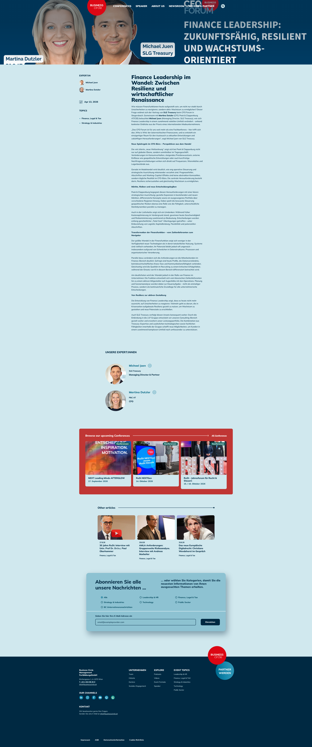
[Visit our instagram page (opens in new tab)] (87, 697)
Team (131, 674)
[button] (223, 6)
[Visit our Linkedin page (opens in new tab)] (81, 697)
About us (158, 6)
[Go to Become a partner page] (225, 670)
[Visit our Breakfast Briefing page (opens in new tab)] (106, 697)
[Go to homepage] (217, 655)
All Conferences (219, 435)
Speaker (141, 6)
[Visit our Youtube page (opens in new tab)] (100, 697)
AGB (97, 740)
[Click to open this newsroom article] (116, 527)
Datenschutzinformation (114, 740)
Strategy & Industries (182, 682)
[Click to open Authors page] (150, 366)
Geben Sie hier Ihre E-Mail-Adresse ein (113, 616)
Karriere (132, 682)
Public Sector (179, 690)
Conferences (122, 6)
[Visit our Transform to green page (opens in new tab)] (113, 697)
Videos (156, 678)
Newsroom (176, 6)
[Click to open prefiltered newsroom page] (94, 118)
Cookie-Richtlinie (136, 740)
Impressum (85, 740)
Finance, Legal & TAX (182, 678)
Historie (132, 678)
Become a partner (201, 6)
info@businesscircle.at (88, 684)
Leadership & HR (180, 674)
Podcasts (157, 674)
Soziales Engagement (137, 686)
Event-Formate (160, 682)
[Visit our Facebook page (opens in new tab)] (94, 697)
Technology (178, 686)
